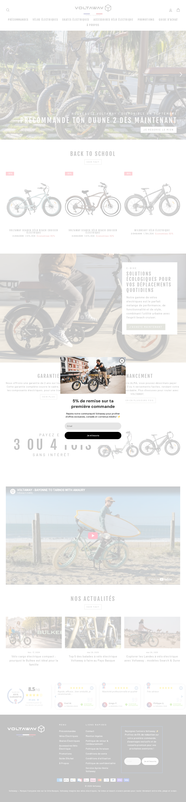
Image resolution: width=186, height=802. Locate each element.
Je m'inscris (93, 435)
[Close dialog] (122, 360)
